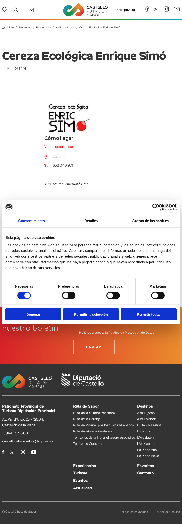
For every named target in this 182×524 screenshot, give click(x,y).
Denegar (33, 314)
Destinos (145, 406)
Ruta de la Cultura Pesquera (94, 413)
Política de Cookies (167, 512)
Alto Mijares (146, 413)
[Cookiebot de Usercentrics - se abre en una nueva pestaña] (156, 206)
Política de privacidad (134, 512)
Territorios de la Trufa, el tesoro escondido (104, 437)
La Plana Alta (147, 450)
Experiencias (84, 465)
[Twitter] (156, 9)
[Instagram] (166, 9)
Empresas (25, 27)
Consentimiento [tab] (31, 220)
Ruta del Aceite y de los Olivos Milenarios (103, 425)
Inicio (10, 27)
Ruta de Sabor (86, 406)
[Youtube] (177, 9)
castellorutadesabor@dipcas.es (27, 441)
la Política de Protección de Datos (129, 332)
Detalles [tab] (91, 220)
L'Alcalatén (145, 437)
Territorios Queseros (88, 443)
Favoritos (145, 465)
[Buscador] (15, 9)
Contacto (145, 472)
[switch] (68, 295)
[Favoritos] (4, 9)
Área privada (126, 10)
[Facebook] (147, 9)
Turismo (80, 472)
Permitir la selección (91, 314)
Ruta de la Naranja (86, 419)
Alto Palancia (146, 419)
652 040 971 (63, 165)
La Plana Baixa (148, 456)
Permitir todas (148, 314)
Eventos (80, 480)
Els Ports (143, 431)
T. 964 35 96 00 (15, 433)
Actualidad (82, 488)
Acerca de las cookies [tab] (150, 220)
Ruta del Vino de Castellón (92, 431)
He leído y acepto (116, 332)
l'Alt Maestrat (147, 443)
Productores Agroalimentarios (55, 27)
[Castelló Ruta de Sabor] (85, 9)
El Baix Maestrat (149, 425)
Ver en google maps (59, 146)
